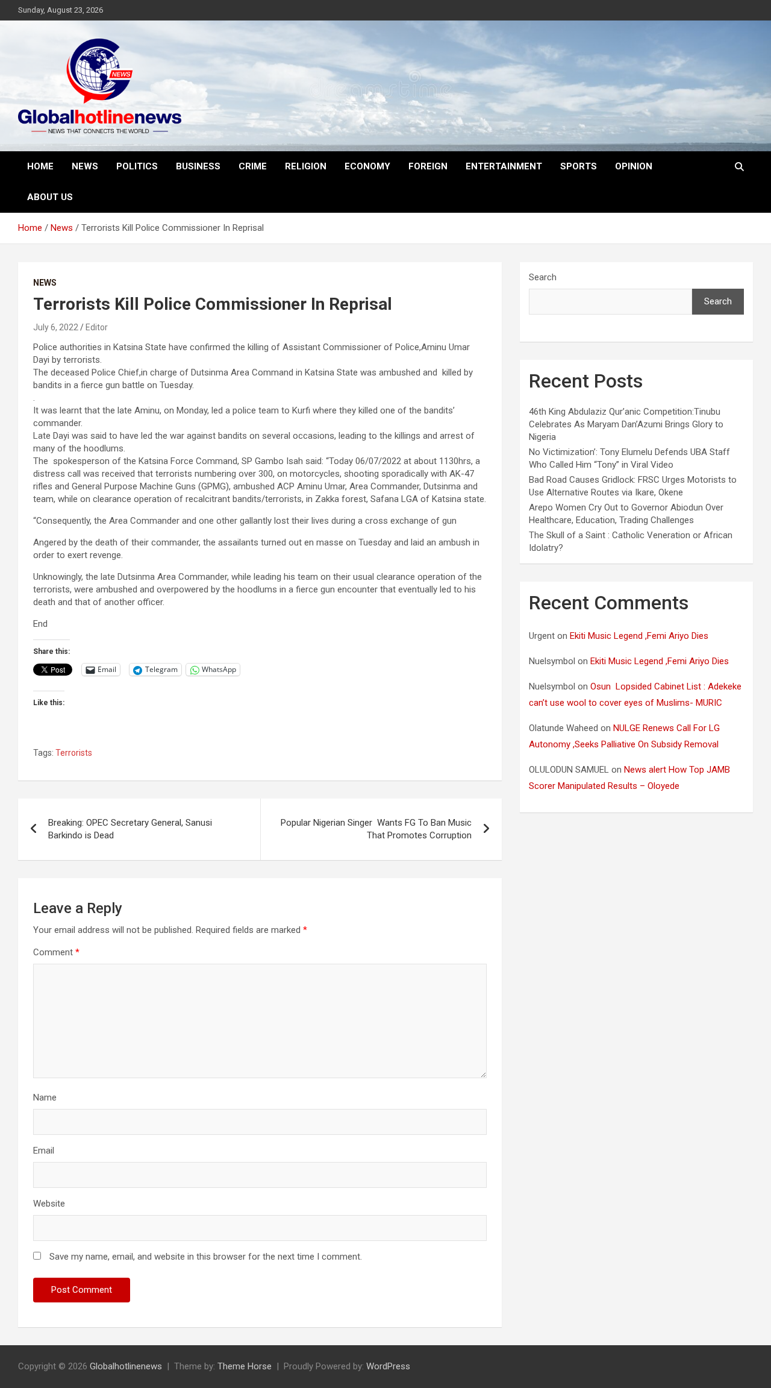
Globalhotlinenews (126, 1366)
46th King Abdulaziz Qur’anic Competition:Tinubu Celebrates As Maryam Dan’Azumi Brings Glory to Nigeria (626, 424)
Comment (56, 952)
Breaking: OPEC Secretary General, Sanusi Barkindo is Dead (131, 829)
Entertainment (504, 166)
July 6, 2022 (55, 327)
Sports (578, 166)
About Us (50, 197)
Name (45, 1097)
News (85, 166)
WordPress (388, 1366)
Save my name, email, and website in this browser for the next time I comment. (205, 1256)
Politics (137, 166)
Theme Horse (244, 1366)
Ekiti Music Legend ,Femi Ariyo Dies (640, 635)
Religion (305, 166)
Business (198, 166)
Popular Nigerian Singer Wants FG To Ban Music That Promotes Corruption (376, 829)
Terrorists (73, 753)
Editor (97, 327)
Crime (253, 166)
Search (543, 277)
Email (43, 1150)
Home (40, 166)
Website (49, 1203)
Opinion (633, 166)
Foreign (428, 166)
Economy (367, 166)
